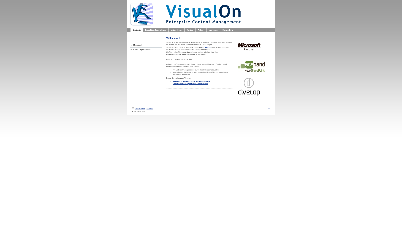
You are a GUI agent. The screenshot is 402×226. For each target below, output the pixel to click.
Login (268, 108)
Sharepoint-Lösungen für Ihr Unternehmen (190, 84)
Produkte (207, 47)
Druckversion (140, 109)
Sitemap (150, 109)
